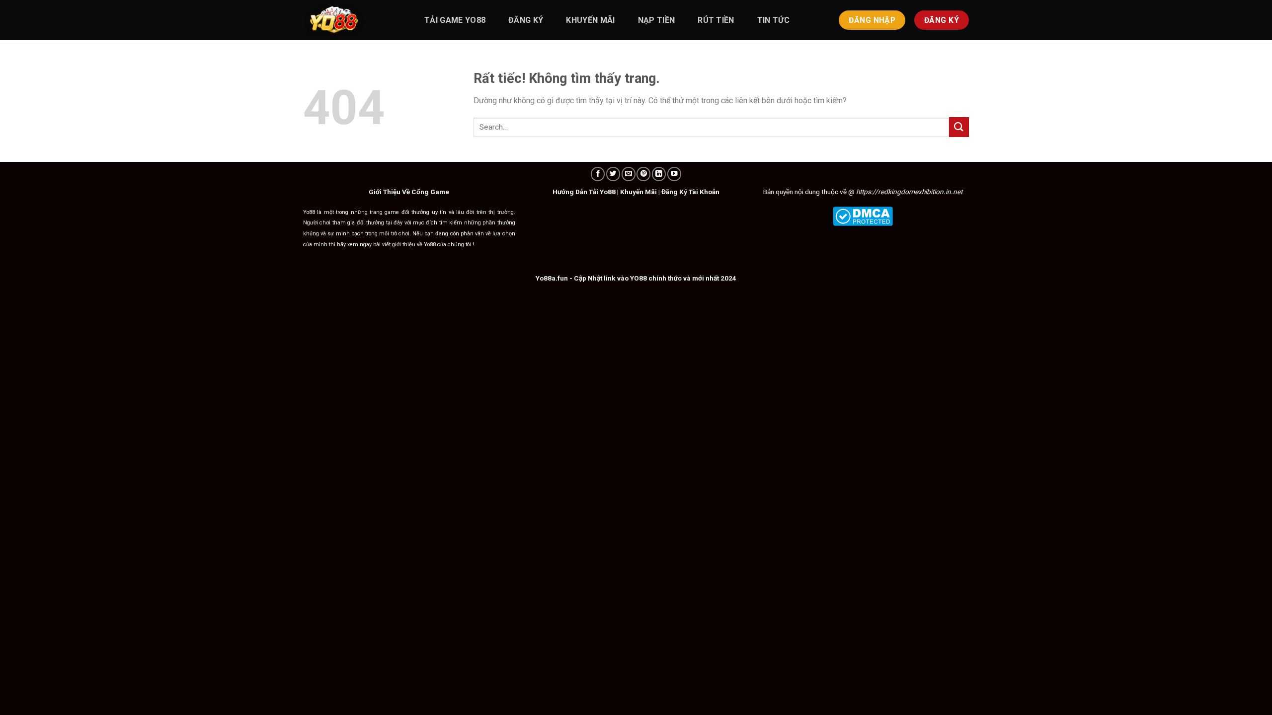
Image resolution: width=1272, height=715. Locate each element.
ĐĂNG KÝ (525, 20)
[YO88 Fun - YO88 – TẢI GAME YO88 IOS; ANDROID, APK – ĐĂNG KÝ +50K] (352, 20)
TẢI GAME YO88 (454, 20)
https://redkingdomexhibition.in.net (909, 192)
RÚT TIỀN (716, 20)
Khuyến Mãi (638, 192)
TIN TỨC (773, 20)
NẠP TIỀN (656, 20)
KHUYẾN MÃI (590, 20)
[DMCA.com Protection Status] (863, 215)
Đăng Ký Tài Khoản (690, 192)
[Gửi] (959, 127)
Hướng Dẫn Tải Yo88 (584, 192)
